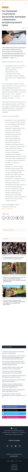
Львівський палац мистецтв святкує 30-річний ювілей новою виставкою (13, 380)
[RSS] (19, 446)
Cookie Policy (14, 466)
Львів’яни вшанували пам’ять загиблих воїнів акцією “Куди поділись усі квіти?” (13, 390)
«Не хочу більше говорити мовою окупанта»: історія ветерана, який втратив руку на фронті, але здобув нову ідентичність (14, 302)
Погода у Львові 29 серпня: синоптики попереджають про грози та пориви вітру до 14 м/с (14, 395)
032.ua (16, 57)
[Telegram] (15, 446)
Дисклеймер (14, 469)
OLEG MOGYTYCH (14, 456)
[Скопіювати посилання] (22, 218)
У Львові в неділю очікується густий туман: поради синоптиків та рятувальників (12, 368)
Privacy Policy (14, 468)
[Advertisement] (15, 224)
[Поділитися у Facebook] (8, 218)
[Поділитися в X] (13, 218)
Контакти (14, 464)
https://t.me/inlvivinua (7, 208)
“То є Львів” (11, 461)
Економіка (5, 7)
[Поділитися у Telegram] (17, 218)
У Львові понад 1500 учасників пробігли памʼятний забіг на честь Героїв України (12, 372)
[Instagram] (11, 446)
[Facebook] (7, 446)
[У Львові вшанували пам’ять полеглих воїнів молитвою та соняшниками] (14, 249)
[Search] (25, 3)
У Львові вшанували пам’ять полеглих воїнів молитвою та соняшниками (13, 258)
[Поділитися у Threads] (4, 218)
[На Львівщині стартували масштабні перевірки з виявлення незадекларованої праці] (14, 37)
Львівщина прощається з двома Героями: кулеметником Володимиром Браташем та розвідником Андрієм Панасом (12, 385)
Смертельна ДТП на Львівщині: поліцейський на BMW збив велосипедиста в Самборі (14, 376)
